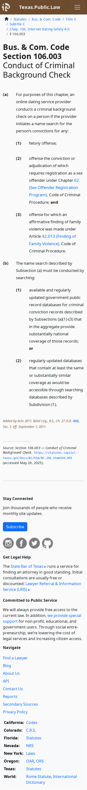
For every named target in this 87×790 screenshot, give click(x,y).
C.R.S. (31, 730)
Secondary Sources (20, 704)
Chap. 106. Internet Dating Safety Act (40, 29)
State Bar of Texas (27, 566)
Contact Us (13, 688)
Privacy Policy (15, 712)
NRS (30, 745)
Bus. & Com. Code (46, 19)
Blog (7, 665)
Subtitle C (17, 24)
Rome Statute (38, 776)
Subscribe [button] (15, 526)
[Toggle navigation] (77, 7)
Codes (31, 722)
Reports (10, 696)
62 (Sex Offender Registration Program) (54, 187)
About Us (11, 673)
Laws (30, 753)
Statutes (20, 19)
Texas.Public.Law (39, 7)
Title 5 (71, 19)
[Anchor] (71, 130)
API (6, 681)
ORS (40, 761)
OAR (30, 761)
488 (75, 421)
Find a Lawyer (15, 658)
